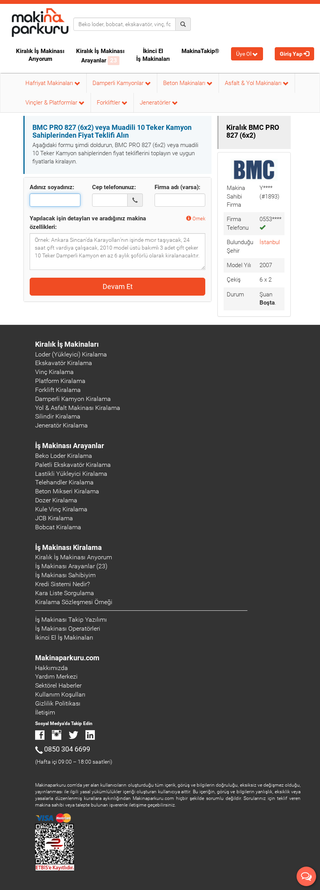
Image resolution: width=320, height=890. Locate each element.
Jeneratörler (156, 102)
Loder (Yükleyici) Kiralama (71, 354)
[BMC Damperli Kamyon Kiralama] (254, 169)
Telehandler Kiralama (64, 482)
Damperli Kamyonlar (118, 83)
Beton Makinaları (185, 83)
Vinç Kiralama (54, 372)
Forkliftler (109, 102)
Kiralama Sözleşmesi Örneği (73, 602)
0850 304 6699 (67, 749)
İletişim (45, 712)
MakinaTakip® (200, 51)
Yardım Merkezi (56, 676)
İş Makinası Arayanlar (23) (71, 566)
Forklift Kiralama (58, 390)
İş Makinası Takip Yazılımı (71, 619)
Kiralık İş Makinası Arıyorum (40, 55)
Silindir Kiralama (57, 416)
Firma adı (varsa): (177, 187)
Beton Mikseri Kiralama (67, 491)
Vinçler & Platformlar (52, 102)
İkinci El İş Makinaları (153, 55)
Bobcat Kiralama (58, 527)
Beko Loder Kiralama (63, 455)
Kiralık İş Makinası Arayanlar (100, 56)
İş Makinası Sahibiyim (65, 575)
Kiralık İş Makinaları (67, 344)
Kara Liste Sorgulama (64, 593)
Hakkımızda (51, 668)
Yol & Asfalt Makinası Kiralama (77, 407)
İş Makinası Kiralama (68, 547)
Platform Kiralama (60, 381)
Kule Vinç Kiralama (61, 509)
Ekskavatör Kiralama (63, 363)
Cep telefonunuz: (114, 187)
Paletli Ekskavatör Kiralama (73, 464)
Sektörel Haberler (58, 685)
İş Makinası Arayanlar (69, 445)
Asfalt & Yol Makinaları (254, 83)
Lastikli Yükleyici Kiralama (71, 473)
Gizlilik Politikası (57, 703)
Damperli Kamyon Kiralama (73, 398)
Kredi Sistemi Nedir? (62, 584)
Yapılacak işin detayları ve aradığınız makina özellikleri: (88, 222)
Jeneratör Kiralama (61, 425)
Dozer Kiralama (56, 500)
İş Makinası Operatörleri (67, 628)
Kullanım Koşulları (60, 694)
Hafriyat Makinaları (50, 83)
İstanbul (270, 242)
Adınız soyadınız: (52, 187)
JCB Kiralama (54, 518)
